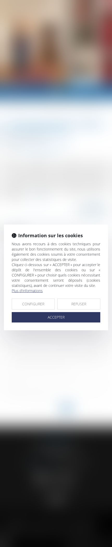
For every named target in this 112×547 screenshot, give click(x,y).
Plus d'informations (27, 290)
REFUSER (78, 303)
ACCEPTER (56, 317)
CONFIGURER (33, 303)
